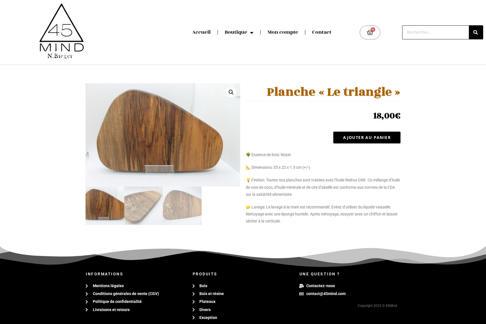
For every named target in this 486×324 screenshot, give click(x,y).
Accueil (201, 32)
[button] (231, 92)
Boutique (236, 32)
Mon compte (282, 32)
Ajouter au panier (367, 137)
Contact (321, 32)
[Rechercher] (476, 32)
